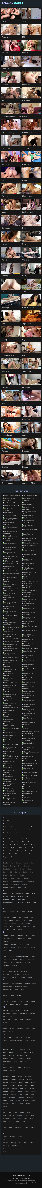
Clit (11, 872)
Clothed (25, 872)
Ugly (4, 1127)
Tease (28, 1112)
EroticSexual (7, 705)
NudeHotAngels (7, 558)
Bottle (33, 851)
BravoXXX (6, 599)
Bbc (12, 842)
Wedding (13, 1142)
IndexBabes (6, 691)
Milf (11, 1016)
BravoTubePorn (26, 653)
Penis (4, 1052)
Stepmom (12, 1097)
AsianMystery (7, 554)
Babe (4, 839)
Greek (19, 947)
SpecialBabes (26, 715)
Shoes (5, 1085)
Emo (18, 911)
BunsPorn (6, 680)
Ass (22, 830)
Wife (31, 1142)
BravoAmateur (7, 767)
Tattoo (9, 1112)
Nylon (11, 1031)
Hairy (4, 956)
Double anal (21, 899)
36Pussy (16, 561)
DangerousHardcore (28, 515)
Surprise (25, 1100)
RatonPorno (25, 623)
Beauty (5, 845)
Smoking (5, 1091)
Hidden (22, 959)
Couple (19, 878)
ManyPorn (25, 657)
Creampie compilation (17, 881)
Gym (4, 950)
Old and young (18, 1037)
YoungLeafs (25, 522)
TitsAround (6, 540)
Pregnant (5, 1058)
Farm (20, 917)
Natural (5, 1028)
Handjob (11, 956)
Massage (25, 1010)
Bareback (20, 839)
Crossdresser (30, 881)
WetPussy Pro (7, 529)
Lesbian (5, 1004)
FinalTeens (6, 620)
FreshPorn (6, 581)
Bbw (18, 842)
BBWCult (16, 505)
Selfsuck (21, 1079)
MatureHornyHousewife (10, 577)
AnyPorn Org (26, 711)
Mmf (9, 1019)
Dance (5, 893)
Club (31, 872)
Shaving (5, 1082)
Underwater (18, 1127)
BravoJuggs (25, 610)
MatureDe (6, 510)
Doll (26, 896)
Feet (4, 920)
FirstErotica (25, 565)
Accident (5, 827)
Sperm (20, 1094)
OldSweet (25, 802)
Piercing (11, 1052)
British (17, 854)
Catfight (33, 863)
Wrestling (14, 1145)
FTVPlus (16, 756)
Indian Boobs (24, 971)
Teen (4, 1115)
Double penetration (8, 902)
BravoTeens (25, 666)
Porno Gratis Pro (8, 590)
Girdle (29, 938)
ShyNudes (25, 770)
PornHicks (6, 753)
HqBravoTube (7, 737)
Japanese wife (7, 989)
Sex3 (12, 788)
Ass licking (30, 830)
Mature (15, 1013)
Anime (33, 827)
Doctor (13, 896)
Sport (26, 1094)
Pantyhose (21, 1049)
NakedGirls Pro (26, 619)
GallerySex (25, 570)
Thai (26, 1115)
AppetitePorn (26, 706)
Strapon (5, 1100)
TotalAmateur (7, 549)
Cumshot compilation (9, 887)
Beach (30, 842)
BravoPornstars (26, 574)
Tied (13, 1118)
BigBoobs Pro (26, 614)
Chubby (22, 869)
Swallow (33, 1100)
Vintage (12, 1136)
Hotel (11, 962)
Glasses (5, 944)
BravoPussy (25, 536)
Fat (32, 917)
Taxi (15, 1112)
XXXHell (15, 503)
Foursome (26, 926)
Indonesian (26, 974)
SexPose (16, 641)
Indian (4, 971)
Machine (5, 1010)
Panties (13, 1049)
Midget (5, 1016)
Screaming (28, 1076)
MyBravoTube (7, 636)
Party (28, 1049)
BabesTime (6, 595)
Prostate (13, 1058)
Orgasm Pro (6, 800)
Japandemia (25, 728)
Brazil (4, 854)
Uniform (26, 1127)
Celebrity (12, 866)
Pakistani (5, 1049)
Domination (6, 899)
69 (3, 821)
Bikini (20, 848)
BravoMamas (7, 687)
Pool (4, 1055)
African (13, 827)
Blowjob (12, 851)
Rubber (5, 1070)
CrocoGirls (6, 772)
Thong (32, 1115)
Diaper (27, 893)
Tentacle (19, 1115)
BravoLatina (25, 745)
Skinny (32, 1085)
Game (12, 935)
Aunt (22, 833)
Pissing (19, 1052)
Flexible (5, 926)
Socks (13, 1091)
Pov (27, 1055)
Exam (30, 911)
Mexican (32, 1013)
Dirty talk (5, 896)
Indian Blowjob (13, 971)
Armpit (10, 830)
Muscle (5, 1022)
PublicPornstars (7, 650)
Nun (33, 1028)
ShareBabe (6, 655)
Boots (26, 851)
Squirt (4, 1097)
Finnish (5, 923)
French (34, 926)
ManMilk (34, 518)
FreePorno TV (26, 679)
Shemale (13, 1082)
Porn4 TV (16, 683)
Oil (10, 1037)
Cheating (26, 866)
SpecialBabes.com (13, 2)
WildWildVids (26, 740)
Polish (32, 1052)
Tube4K (15, 615)
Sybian (5, 1106)
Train (10, 1121)
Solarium (19, 1091)
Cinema (29, 869)
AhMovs (34, 772)
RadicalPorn (6, 608)
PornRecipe (6, 785)
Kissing (5, 995)
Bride (10, 854)
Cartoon (18, 863)
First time (13, 923)
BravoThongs (26, 693)
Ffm (24, 920)
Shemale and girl (23, 1082)
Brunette (24, 854)
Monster (28, 1019)
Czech (25, 887)
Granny (13, 947)
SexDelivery (25, 780)
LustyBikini (25, 561)
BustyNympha (7, 533)
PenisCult (17, 495)
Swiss (28, 1103)
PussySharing (7, 613)
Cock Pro (35, 775)
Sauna (20, 1076)
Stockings (30, 1097)
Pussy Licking (24, 1061)
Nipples (12, 1028)
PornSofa (16, 733)
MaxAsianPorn (7, 604)
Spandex (33, 1091)
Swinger (21, 1103)
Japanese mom (7, 986)
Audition (16, 833)
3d (8, 821)
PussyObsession (27, 765)
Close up (17, 872)
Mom (15, 1019)
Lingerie (26, 1004)
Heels (4, 959)
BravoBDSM (25, 637)
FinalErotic (25, 578)
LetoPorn (35, 761)
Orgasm (5, 1040)
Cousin (26, 878)
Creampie (5, 881)
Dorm (13, 899)
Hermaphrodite (13, 959)
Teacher (22, 1112)
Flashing (27, 923)
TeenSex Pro (26, 596)
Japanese (5, 983)
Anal (27, 827)
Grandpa (5, 947)
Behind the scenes (15, 845)
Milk (4, 1019)
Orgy (26, 1040)
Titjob (25, 1118)
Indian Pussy (16, 974)
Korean (19, 995)
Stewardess (21, 1097)
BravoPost (25, 675)
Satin (13, 1076)
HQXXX (15, 639)
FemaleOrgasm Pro (27, 733)
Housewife (19, 962)
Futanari (20, 929)
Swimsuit (13, 1103)
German (33, 935)
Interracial (22, 977)
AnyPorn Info (7, 545)
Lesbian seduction (15, 1004)
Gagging (5, 935)
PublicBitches (26, 684)
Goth (27, 944)
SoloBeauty (6, 721)
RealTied (16, 627)
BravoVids (6, 568)
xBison (14, 515)
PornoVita (6, 524)
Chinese (15, 869)
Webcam (5, 1142)
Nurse (4, 1031)
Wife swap (6, 1145)
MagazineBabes (26, 592)
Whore (26, 1142)
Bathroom (5, 842)
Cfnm (19, 866)
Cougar (12, 878)
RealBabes (25, 641)
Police (25, 1052)
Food (11, 926)
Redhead (12, 1067)
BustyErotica (7, 624)
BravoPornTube (26, 601)
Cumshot (24, 884)
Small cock (23, 1088)
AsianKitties (25, 605)
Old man (27, 1037)
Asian (16, 830)
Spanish (5, 1094)
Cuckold (5, 884)
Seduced (13, 1079)
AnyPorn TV (6, 700)
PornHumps (25, 509)
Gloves (21, 944)
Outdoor (33, 1040)
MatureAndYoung (8, 776)
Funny (13, 929)
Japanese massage (30, 983)
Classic (5, 872)
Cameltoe (5, 863)
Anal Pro (15, 571)
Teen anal (11, 1115)
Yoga (4, 1151)
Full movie (6, 929)
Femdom (10, 920)
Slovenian (14, 1088)
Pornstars (11, 1055)
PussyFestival (26, 797)
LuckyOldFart (7, 749)
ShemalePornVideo (27, 754)
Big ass (26, 845)
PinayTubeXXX (7, 646)
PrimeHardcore (26, 540)
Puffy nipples (7, 1061)
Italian (30, 977)
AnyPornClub (7, 500)
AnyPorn (35, 495)
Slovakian (6, 1088)
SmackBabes (7, 671)
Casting (26, 863)
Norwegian (20, 1028)
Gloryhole (13, 944)
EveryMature (26, 724)
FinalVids (16, 759)
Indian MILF (6, 974)
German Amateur (8, 938)
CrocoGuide (25, 662)
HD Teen (33, 956)
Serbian (29, 1079)
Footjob (18, 926)
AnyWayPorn (7, 795)
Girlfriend (5, 941)
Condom (22, 875)
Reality (5, 1067)
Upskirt (33, 1127)
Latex (20, 1001)
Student (18, 1100)
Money (21, 1019)
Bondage (19, 851)
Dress (28, 902)
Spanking (13, 1094)
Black (34, 848)
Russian (12, 1070)
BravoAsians (7, 696)
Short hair (12, 1085)
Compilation (13, 875)
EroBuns (16, 536)
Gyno (10, 950)
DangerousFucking (8, 725)
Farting (26, 917)
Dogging (20, 896)
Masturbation (6, 1013)
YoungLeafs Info (8, 631)
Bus (12, 857)
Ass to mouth (7, 833)
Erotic (23, 911)
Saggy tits (6, 1076)
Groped (26, 947)
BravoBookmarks (27, 504)
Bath (27, 839)
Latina (26, 1001)
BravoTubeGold (7, 662)
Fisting (21, 923)
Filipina (30, 920)
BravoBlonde (7, 781)
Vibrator (5, 1136)
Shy (26, 1085)
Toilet (31, 1118)
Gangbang (20, 935)
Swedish (5, 1103)
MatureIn (35, 543)
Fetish (18, 920)
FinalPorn (16, 564)
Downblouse (20, 902)
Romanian (27, 1067)
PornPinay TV (26, 587)
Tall (4, 1112)
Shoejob (33, 1082)
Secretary (5, 1079)
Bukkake (31, 854)
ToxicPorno (25, 749)
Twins (23, 1121)
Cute (19, 887)
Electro (12, 911)
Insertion (5, 977)
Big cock (5, 848)
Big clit (33, 845)
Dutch (34, 902)
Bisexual (27, 848)
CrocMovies (25, 500)
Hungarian (6, 965)
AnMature (6, 712)
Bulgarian (5, 857)
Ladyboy (13, 1001)
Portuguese (20, 1055)
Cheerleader (6, 869)
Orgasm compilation (16, 1040)
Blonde (5, 851)
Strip (11, 1100)
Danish (11, 893)
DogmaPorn (6, 804)
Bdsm (23, 842)
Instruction (14, 977)
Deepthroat (19, 893)
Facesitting (6, 917)
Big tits (13, 848)
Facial (14, 917)
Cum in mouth (15, 884)
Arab (4, 830)
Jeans (16, 989)
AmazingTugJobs (27, 583)
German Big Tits (20, 938)
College (5, 875)
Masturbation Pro (27, 793)
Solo (26, 1091)
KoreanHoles (7, 586)
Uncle (10, 1127)
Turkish (16, 1121)
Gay (27, 935)
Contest (5, 878)
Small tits (32, 1088)
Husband (14, 965)
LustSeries (25, 527)
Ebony (5, 911)
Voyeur (19, 1136)
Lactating (5, 1001)
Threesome (6, 1118)
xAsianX (15, 708)
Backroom (12, 839)
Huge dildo (28, 962)
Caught (5, 866)
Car (12, 863)
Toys (4, 1121)
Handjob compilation (22, 956)
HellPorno (25, 758)
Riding (19, 1067)
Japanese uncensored (21, 986)
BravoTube (6, 763)
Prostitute (21, 1058)
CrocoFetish (25, 702)
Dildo (33, 893)
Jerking (23, 989)
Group (33, 947)
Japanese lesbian (16, 983)
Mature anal (23, 1013)
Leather (33, 1001)
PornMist (35, 648)
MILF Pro (16, 744)
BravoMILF (6, 716)
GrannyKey (25, 552)
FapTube (16, 513)
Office (4, 1037)
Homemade (30, 959)
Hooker (5, 962)
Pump (15, 1061)
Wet (20, 1142)
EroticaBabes (26, 645)
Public (29, 1058)
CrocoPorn (6, 675)
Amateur (20, 827)
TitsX (12, 791)
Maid (12, 1010)
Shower (20, 1085)
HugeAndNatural (8, 520)
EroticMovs (25, 688)
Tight (19, 1118)
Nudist (27, 1028)
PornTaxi (16, 657)
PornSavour (6, 666)
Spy (32, 1094)
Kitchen (12, 995)
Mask (18, 1010)
